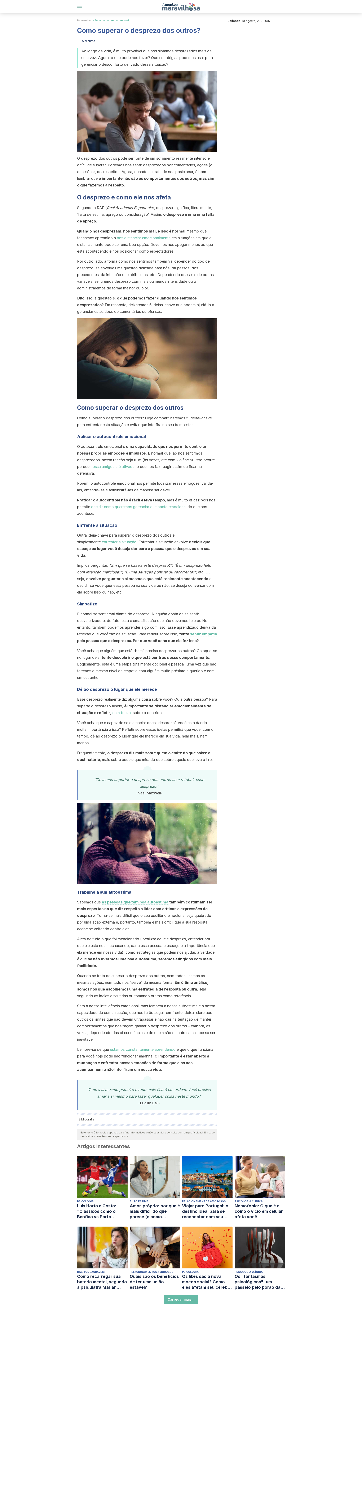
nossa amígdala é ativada (112, 466)
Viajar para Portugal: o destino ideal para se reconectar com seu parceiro (205, 1211)
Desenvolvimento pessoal (112, 20)
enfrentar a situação (119, 542)
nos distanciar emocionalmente (144, 238)
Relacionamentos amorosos (204, 1201)
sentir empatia (203, 634)
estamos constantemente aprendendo (143, 1049)
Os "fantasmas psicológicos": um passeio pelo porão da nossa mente (258, 1282)
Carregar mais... (181, 1299)
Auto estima (139, 1201)
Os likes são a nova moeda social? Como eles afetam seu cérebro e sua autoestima (207, 1282)
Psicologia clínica (249, 1201)
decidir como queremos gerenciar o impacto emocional (138, 507)
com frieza (121, 712)
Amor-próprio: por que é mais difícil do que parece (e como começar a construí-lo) (155, 1211)
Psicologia (85, 1201)
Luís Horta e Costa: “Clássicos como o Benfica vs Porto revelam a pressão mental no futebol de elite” (98, 1211)
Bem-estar (84, 20)
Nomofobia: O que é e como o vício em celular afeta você (259, 1211)
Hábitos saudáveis (91, 1271)
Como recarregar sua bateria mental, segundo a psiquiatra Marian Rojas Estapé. (102, 1282)
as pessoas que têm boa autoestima (135, 902)
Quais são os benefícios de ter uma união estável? (154, 1282)
